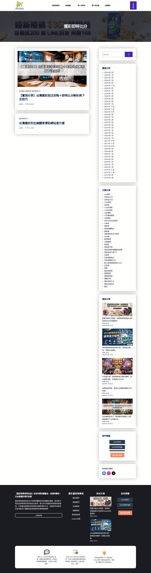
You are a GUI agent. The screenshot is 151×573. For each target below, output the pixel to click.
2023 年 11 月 (109, 109)
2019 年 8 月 (108, 175)
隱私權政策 (76, 515)
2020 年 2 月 (108, 165)
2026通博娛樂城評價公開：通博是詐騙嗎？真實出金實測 (100, 535)
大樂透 (106, 223)
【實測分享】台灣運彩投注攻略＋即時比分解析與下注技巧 (52, 97)
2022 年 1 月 (108, 138)
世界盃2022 (108, 197)
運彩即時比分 (36, 91)
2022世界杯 (117, 442)
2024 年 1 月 (108, 104)
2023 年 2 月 (108, 128)
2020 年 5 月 (108, 159)
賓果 (106, 268)
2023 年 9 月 (108, 115)
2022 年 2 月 (108, 136)
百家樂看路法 (109, 258)
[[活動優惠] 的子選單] (73, 5)
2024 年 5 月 (108, 96)
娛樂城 (106, 226)
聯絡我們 (76, 502)
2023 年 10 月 (109, 112)
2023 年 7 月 (108, 117)
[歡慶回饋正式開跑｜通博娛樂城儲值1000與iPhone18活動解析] (117, 310)
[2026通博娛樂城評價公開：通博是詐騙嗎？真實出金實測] (117, 337)
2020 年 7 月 (108, 154)
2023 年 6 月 (108, 120)
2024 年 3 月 (108, 101)
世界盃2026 (108, 200)
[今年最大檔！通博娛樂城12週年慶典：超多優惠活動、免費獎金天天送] (117, 366)
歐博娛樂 (107, 239)
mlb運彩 (107, 194)
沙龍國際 (107, 242)
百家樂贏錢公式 (110, 260)
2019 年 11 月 (109, 172)
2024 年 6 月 (108, 94)
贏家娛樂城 (108, 271)
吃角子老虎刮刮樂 (110, 221)
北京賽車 (107, 213)
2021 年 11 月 (109, 143)
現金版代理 (108, 247)
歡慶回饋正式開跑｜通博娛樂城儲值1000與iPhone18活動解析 (100, 511)
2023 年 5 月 (108, 122)
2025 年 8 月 (108, 83)
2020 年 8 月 (108, 151)
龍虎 (106, 287)
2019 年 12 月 (109, 170)
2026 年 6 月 (108, 78)
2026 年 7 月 (108, 75)
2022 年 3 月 (108, 133)
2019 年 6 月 (108, 178)
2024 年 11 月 (109, 86)
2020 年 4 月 (108, 162)
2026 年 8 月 (108, 72)
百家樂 (106, 255)
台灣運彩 (22, 91)
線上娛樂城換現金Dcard (113, 263)
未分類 (106, 237)
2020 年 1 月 (108, 167)
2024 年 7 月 (108, 91)
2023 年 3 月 (108, 125)
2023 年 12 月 (109, 107)
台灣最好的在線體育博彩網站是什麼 (42, 123)
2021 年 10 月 (109, 146)
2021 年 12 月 (109, 141)
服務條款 (76, 511)
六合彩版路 (108, 210)
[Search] (129, 54)
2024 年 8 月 (108, 88)
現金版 (106, 244)
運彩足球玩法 (109, 284)
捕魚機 (106, 231)
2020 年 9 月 (108, 149)
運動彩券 (28, 91)
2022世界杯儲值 (117, 447)
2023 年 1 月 (108, 130)
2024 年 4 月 (108, 99)
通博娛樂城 (108, 276)
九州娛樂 (107, 202)
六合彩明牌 (108, 208)
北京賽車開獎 (109, 215)
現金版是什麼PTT (110, 252)
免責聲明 (76, 506)
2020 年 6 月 (108, 157)
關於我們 (76, 498)
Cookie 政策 (76, 519)
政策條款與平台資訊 (111, 234)
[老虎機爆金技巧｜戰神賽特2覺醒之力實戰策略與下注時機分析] (117, 407)
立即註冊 (133, 5)
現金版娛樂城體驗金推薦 (113, 250)
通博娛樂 (107, 273)
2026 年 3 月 (108, 80)
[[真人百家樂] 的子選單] (87, 5)
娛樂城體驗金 (109, 229)
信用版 (106, 205)
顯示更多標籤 (117, 455)
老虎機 (106, 265)
